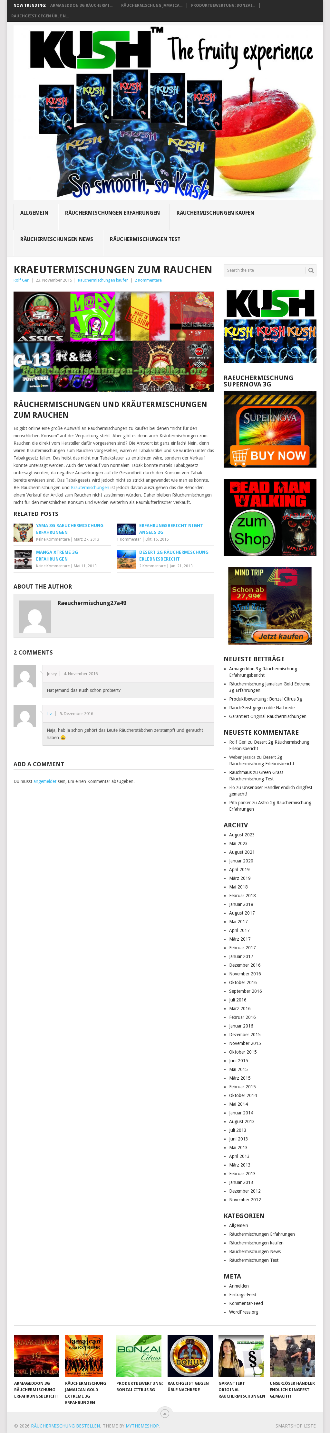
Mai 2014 (238, 1104)
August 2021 (242, 852)
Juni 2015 (238, 1060)
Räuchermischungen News (56, 239)
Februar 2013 (242, 1173)
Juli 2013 (238, 1130)
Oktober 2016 (243, 982)
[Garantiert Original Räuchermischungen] (241, 1356)
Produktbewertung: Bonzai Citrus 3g (265, 699)
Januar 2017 (241, 956)
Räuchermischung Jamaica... (151, 5)
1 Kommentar (129, 539)
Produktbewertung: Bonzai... (223, 5)
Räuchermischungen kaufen (215, 213)
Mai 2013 (238, 1147)
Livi (50, 713)
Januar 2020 (241, 860)
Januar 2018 (241, 904)
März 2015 (240, 1078)
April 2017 (239, 930)
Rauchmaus (240, 772)
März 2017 (240, 939)
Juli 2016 (238, 999)
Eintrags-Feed (242, 1294)
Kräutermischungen (90, 487)
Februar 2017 (242, 947)
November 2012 (245, 1199)
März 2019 (240, 878)
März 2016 (240, 1008)
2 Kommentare (148, 280)
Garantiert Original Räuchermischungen (267, 716)
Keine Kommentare (53, 539)
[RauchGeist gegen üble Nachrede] (190, 1356)
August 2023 (242, 834)
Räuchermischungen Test (145, 239)
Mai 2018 (238, 886)
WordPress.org (243, 1312)
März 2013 (240, 1165)
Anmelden (239, 1286)
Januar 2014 (241, 1112)
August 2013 (242, 1121)
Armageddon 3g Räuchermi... (81, 5)
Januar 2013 (241, 1182)
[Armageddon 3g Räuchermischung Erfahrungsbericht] (36, 1356)
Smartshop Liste (296, 1425)
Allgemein (34, 213)
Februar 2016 (242, 1017)
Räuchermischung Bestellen (65, 1425)
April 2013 (239, 1156)
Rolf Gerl (22, 280)
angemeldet (45, 781)
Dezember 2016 (245, 965)
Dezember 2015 (245, 1034)
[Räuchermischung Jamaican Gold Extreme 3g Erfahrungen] (87, 1356)
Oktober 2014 (243, 1095)
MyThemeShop (142, 1425)
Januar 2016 (241, 1025)
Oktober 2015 (243, 1052)
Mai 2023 (238, 843)
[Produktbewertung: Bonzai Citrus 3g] (138, 1356)
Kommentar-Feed (246, 1303)
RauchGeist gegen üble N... (40, 16)
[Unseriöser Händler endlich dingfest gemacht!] (292, 1356)
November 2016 (245, 973)
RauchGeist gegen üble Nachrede (262, 707)
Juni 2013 (238, 1138)
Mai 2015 (238, 1069)
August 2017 (242, 913)
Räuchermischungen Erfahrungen (112, 213)
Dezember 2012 (245, 1191)
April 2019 (239, 869)
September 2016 (245, 991)
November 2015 (245, 1043)
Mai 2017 (238, 921)
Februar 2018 (242, 895)
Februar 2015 (242, 1086)
